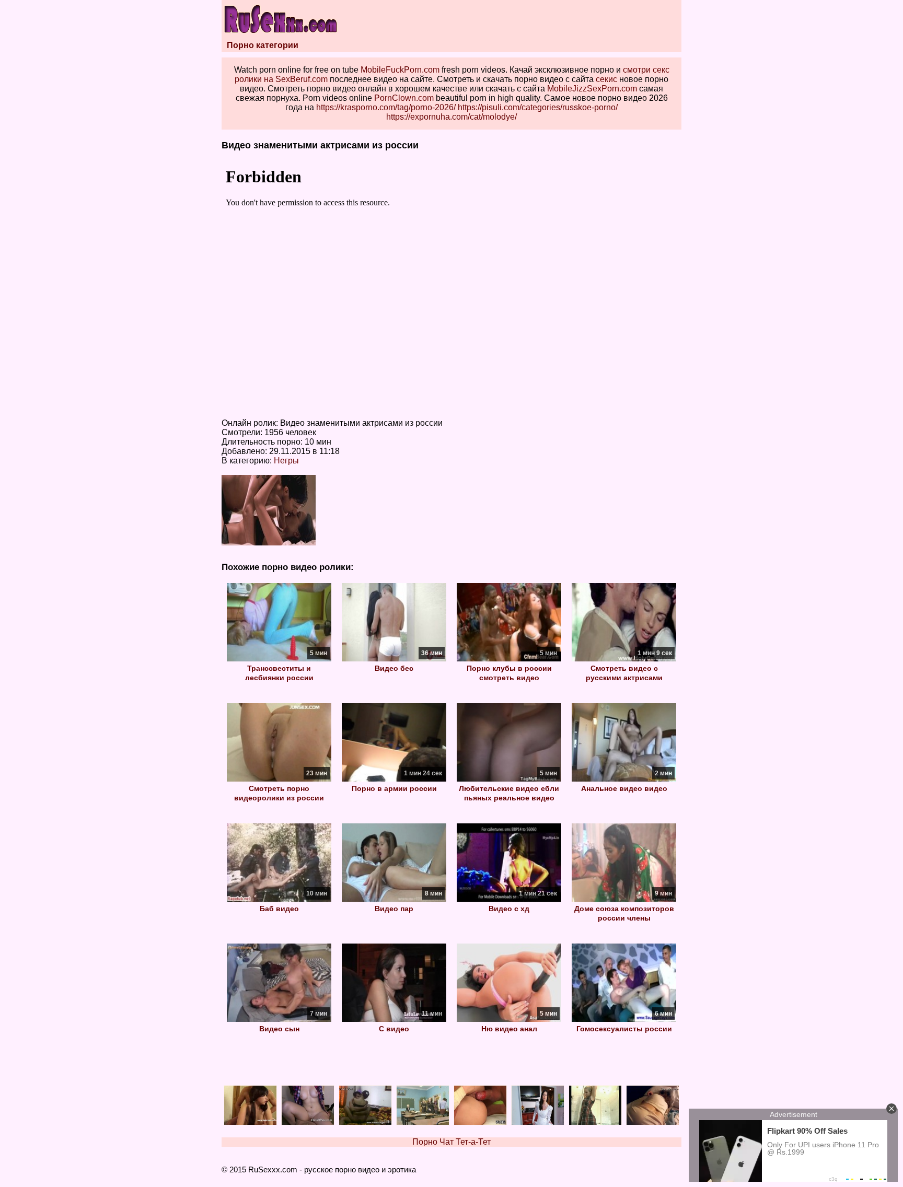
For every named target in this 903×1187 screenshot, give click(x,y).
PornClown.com (404, 98)
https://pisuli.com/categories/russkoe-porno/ (538, 107)
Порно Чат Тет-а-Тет (451, 1141)
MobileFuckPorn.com (400, 69)
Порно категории (262, 45)
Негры (286, 460)
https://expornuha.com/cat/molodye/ (451, 116)
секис (606, 79)
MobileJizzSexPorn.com (592, 88)
